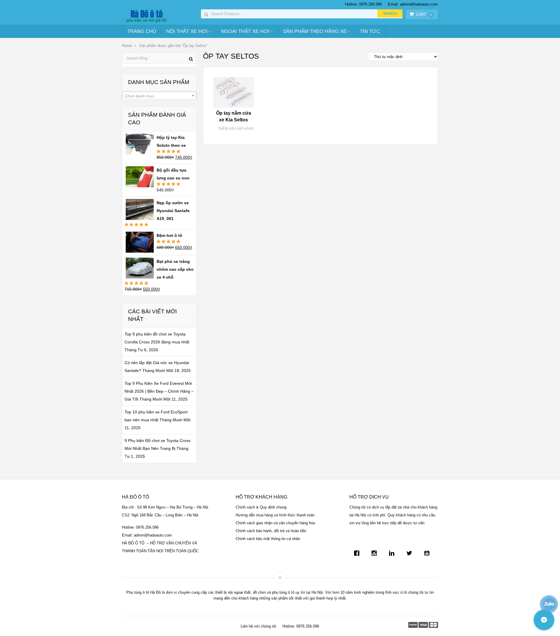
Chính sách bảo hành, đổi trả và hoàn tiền (271, 531)
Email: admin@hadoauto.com (413, 4)
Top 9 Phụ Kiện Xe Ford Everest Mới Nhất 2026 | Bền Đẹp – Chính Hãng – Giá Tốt (159, 391)
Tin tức (370, 31)
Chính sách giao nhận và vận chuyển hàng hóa (275, 523)
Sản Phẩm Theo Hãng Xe (314, 31)
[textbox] (159, 96)
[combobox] (159, 96)
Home (127, 45)
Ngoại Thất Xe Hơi (245, 31)
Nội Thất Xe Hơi (187, 31)
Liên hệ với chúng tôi (258, 626)
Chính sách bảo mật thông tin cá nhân (268, 539)
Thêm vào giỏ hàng (236, 129)
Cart (424, 14)
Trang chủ (141, 31)
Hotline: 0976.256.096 (363, 4)
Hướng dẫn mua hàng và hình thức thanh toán (275, 515)
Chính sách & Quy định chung (261, 507)
